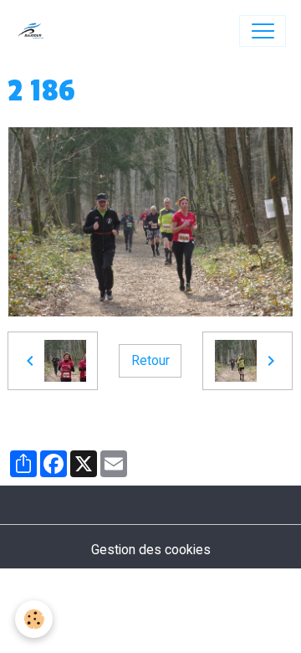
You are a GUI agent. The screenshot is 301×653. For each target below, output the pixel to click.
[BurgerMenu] (262, 31)
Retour (150, 360)
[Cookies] (34, 619)
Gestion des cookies (151, 550)
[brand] (34, 31)
